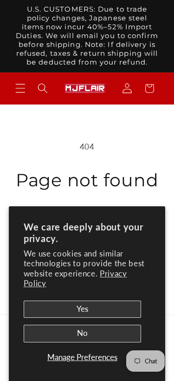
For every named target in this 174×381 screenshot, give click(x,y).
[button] (20, 88)
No (82, 333)
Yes (82, 309)
